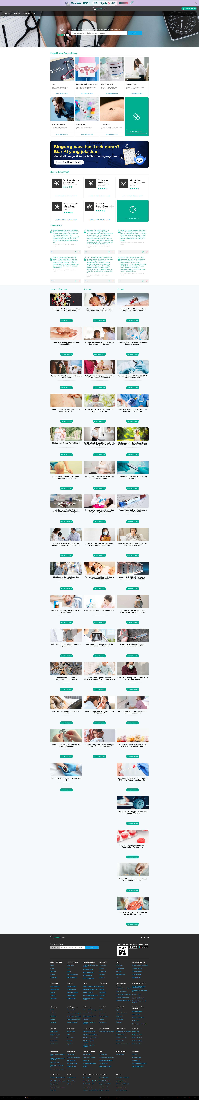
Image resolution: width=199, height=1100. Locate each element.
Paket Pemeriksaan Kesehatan (123, 1031)
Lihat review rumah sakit (66, 196)
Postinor (85, 1066)
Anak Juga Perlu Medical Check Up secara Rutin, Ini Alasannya (99, 645)
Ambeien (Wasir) (131, 84)
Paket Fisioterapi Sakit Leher (90, 1034)
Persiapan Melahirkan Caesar (57, 1086)
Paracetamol (103, 1013)
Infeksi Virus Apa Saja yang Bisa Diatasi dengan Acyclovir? (66, 410)
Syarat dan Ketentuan (134, 1097)
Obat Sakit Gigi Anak (72, 1063)
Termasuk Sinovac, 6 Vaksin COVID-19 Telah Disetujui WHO (132, 376)
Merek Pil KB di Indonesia (89, 1057)
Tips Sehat (55, 947)
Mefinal (101, 1009)
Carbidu (52, 1009)
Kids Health (69, 1040)
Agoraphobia (119, 1016)
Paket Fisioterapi (120, 1034)
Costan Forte (53, 977)
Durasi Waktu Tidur (104, 1077)
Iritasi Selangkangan (72, 977)
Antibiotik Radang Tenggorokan (74, 1013)
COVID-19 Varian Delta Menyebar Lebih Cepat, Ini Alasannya (133, 343)
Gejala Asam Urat (136, 1057)
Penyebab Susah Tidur (105, 1083)
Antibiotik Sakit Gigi (71, 1066)
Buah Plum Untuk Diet (88, 1083)
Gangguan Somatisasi (121, 1013)
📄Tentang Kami (103, 1097)
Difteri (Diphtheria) (107, 84)
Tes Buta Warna (136, 1020)
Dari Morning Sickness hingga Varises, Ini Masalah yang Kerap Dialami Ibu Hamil (99, 444)
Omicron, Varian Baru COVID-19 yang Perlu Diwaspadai (133, 477)
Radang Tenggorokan (72, 1022)
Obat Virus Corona (136, 994)
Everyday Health (71, 1031)
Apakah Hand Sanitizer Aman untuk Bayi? (99, 610)
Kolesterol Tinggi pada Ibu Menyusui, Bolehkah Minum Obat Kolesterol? (99, 309)
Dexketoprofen (103, 1022)
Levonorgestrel (54, 1037)
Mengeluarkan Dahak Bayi (106, 1060)
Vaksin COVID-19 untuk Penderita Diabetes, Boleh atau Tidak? (132, 645)
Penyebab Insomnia (104, 1090)
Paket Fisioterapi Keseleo (89, 1031)
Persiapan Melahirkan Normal (57, 1077)
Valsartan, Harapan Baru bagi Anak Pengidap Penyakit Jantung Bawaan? (66, 544)
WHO (68, 1034)
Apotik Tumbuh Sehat (88, 978)
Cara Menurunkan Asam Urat (139, 1063)
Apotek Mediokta (87, 975)
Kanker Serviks (70, 965)
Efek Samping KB (87, 1054)
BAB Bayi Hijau (103, 1054)
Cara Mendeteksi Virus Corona (58, 1069)
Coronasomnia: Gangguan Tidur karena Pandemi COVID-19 (133, 812)
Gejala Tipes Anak (120, 974)
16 (52, 280)
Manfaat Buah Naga (137, 1040)
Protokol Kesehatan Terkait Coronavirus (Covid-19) (138, 987)
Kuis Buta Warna (136, 1014)
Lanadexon (53, 971)
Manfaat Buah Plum (137, 1043)
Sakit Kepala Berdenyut (72, 974)
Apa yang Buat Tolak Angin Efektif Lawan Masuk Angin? (66, 376)
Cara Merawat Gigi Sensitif (73, 1057)
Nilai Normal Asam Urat (137, 1066)
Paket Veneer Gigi (136, 974)
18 (86, 280)
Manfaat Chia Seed (137, 1037)
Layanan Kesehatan (59, 289)
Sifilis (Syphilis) (81, 124)
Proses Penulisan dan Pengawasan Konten (161, 1097)
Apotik (22, 13)
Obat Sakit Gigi (70, 1054)
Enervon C (102, 977)
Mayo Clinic (69, 1043)
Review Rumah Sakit (59, 172)
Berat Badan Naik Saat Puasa (90, 989)
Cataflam (102, 1019)
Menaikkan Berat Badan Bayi (107, 1057)
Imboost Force (103, 965)
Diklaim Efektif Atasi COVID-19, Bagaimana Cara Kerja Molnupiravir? (66, 511)
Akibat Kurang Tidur (104, 1086)
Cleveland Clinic (70, 1037)
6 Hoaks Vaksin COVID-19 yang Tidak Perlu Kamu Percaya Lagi (133, 410)
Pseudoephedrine (71, 1009)
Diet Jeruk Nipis (87, 1077)
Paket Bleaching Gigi (137, 968)
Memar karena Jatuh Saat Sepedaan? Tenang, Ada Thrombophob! (66, 477)
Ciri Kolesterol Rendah (121, 1086)
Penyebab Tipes (120, 968)
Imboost (102, 968)
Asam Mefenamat (104, 1016)
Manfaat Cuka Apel (137, 1034)
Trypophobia (119, 1009)
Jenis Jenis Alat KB (55, 986)
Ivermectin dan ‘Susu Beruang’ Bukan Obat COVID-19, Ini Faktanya (66, 309)
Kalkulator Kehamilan (137, 1011)
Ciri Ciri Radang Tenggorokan (74, 1016)
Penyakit (5, 13)
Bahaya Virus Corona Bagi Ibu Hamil (57, 1055)
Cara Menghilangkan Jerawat (107, 1031)
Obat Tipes (118, 971)
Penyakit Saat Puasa (88, 992)
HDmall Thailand (194, 1097)
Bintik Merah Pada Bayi (105, 1066)
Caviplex (52, 974)
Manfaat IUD (86, 1060)
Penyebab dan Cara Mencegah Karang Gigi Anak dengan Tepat (99, 578)
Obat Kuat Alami (120, 1054)
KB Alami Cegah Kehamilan (89, 1063)
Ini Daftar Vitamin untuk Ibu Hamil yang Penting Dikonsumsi (99, 477)
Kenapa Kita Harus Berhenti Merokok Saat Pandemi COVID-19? (133, 879)
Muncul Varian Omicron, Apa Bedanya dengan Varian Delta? (132, 511)
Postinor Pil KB (54, 1031)
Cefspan (102, 986)
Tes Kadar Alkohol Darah (138, 1017)
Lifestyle (121, 289)
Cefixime (102, 989)
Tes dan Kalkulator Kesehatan (139, 1023)
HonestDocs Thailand (183, 1097)
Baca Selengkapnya (62, 93)
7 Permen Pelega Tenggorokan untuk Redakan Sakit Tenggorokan (133, 846)
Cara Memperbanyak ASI (89, 1016)
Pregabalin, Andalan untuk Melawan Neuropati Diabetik (66, 343)
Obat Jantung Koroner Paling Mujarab (66, 443)
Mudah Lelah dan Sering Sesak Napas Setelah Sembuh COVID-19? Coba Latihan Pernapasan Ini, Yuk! (133, 444)
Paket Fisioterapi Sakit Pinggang (88, 1041)
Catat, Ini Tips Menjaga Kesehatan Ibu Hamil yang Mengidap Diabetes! (99, 376)
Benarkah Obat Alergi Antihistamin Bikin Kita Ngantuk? (66, 611)
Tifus (117, 977)
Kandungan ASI (87, 1019)
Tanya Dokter (28, 13)
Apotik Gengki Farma (88, 972)
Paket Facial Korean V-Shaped (123, 988)
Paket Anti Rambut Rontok (122, 997)
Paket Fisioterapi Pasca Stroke (90, 1037)
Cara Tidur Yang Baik (105, 1080)
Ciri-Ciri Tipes (119, 965)
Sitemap (174, 1097)
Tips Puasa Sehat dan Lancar (90, 995)
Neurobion (102, 974)
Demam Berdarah (106, 124)
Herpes (54, 84)
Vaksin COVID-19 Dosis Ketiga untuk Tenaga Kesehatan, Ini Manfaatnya (132, 578)
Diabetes (69, 1083)
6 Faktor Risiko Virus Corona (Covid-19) (57, 1059)
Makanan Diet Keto (87, 1086)
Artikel (34, 13)
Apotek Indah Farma (88, 969)
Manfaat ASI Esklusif (88, 1013)
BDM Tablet (53, 1016)
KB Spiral (52, 992)
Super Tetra (102, 995)
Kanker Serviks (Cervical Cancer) (86, 84)
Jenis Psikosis (119, 1019)
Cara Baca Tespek (71, 989)
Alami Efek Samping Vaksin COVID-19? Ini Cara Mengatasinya (132, 678)
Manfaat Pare (135, 1031)
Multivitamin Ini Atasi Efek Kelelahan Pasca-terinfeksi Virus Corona (132, 745)
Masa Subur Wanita (71, 986)
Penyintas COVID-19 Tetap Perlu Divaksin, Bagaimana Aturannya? (132, 611)
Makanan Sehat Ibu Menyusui (90, 1009)
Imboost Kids (103, 971)
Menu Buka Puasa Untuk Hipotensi (89, 999)
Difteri (68, 968)
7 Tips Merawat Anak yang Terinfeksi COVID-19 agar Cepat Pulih (100, 544)
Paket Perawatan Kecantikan (123, 1043)
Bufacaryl (52, 1019)
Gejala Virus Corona (55, 1062)
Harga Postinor (54, 1040)
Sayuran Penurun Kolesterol (122, 1077)
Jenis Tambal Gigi (71, 1060)
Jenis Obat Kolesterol (121, 1080)
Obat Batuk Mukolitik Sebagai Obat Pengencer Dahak (66, 578)
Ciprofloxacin (103, 992)
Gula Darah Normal (71, 1077)
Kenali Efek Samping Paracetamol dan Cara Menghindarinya (66, 745)
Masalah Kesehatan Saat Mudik (91, 986)
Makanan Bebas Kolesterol (122, 1083)
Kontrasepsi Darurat (55, 1034)
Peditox (52, 965)
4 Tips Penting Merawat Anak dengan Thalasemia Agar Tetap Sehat (99, 745)
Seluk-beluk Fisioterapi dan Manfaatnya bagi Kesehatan (66, 645)
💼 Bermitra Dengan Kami (122, 1097)
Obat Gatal (53, 1013)
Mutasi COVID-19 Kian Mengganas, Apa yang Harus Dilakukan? (99, 410)
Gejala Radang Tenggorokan (74, 1019)
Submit (91, 947)
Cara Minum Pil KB (54, 989)
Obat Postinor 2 (54, 1043)
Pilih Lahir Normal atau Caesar (57, 1080)
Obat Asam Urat (136, 1060)
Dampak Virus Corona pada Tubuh (57, 1066)
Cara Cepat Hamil (71, 998)
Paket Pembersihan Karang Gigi (140, 965)
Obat (9, 13)
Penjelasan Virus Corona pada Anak (139, 991)
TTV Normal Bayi (104, 1063)
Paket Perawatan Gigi (121, 1037)
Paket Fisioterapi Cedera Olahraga (89, 1045)
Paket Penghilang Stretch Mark (123, 994)
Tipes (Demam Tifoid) (58, 124)
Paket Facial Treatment (121, 991)
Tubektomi (53, 995)
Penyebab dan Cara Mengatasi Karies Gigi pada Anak (99, 712)
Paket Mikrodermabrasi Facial (123, 1000)
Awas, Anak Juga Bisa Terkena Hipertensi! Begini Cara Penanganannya (99, 678)
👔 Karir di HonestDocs (145, 1097)
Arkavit (52, 968)
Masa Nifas (53, 1090)
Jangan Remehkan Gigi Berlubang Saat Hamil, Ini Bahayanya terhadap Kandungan (99, 511)
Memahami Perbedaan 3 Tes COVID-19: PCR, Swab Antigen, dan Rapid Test (133, 779)
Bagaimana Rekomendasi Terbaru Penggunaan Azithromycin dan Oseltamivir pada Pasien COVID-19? (66, 678)
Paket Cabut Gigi (136, 977)
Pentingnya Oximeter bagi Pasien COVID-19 (66, 779)
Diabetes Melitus (71, 1080)
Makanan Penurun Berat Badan (90, 1090)
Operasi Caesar (54, 1083)
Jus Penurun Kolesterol (121, 1090)
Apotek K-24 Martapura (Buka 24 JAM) (90, 965)
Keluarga (87, 289)
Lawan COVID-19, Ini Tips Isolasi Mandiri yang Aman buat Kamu (132, 712)
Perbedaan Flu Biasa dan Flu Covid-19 (139, 1001)
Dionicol (101, 998)
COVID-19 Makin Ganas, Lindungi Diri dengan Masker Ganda (133, 913)
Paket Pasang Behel (137, 971)
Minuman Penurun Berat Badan (90, 1080)
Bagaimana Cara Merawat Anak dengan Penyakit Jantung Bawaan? (99, 343)
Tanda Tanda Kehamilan (72, 992)
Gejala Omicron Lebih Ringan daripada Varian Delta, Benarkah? (132, 544)
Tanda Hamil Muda (71, 995)
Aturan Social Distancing (138, 997)
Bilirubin (69, 971)
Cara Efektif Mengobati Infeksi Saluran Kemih (66, 712)
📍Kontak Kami (111, 1097)
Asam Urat (134, 1054)
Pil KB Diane (53, 998)
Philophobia (118, 1022)
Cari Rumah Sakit (16, 13)
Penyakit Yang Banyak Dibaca (63, 53)
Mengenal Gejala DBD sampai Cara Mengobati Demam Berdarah (133, 309)
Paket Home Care (120, 1040)
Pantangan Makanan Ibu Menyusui (89, 1023)
